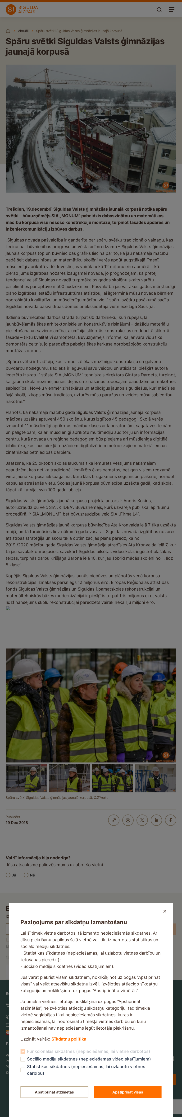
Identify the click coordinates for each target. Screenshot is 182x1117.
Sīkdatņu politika (68, 1039)
